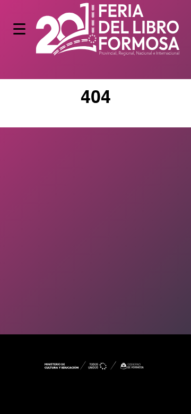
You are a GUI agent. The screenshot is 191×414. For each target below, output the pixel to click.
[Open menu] (19, 28)
